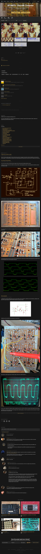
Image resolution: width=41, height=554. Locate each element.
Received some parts (6, 141)
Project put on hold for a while (6, 154)
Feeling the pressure (6, 132)
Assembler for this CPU (6, 135)
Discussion (25, 20)
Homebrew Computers (7, 81)
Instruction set (5, 136)
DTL (19, 74)
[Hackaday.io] (2, 1)
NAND (23, 74)
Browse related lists (4, 98)
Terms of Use (22, 549)
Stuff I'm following (6, 91)
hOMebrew (26, 74)
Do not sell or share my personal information (20, 550)
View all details (20, 146)
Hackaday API (31, 549)
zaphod (7, 458)
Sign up (34, 1)
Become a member (13, 540)
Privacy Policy (27, 549)
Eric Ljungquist (24, 532)
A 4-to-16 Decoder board (6, 134)
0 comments (10, 155)
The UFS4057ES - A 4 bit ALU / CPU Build (28, 514)
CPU (21, 74)
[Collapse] (6, 153)
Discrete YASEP (4, 531)
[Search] (29, 1)
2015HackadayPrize (15, 74)
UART (10, 74)
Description (3, 20)
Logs (17, 20)
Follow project (16, 12)
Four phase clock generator (6, 160)
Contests (11, 1)
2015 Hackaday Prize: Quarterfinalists (9, 84)
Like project (25, 12)
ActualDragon (8, 438)
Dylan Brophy (5, 515)
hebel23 (7, 491)
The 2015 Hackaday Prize (2, 24)
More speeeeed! (4, 296)
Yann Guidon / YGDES (6, 532)
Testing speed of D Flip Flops (7, 129)
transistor (7, 74)
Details (6, 20)
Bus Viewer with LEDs (6, 138)
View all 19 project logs (20, 413)
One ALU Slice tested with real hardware (9, 130)
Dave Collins (24, 515)
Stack (14, 1)
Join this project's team (4, 60)
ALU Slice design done (6, 131)
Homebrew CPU (6, 88)
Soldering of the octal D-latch (7, 140)
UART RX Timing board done (7, 137)
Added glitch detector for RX (7, 139)
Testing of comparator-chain (7, 138)
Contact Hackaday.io (13, 549)
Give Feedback (18, 549)
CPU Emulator (5, 133)
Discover (8, 1)
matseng (21, 10)
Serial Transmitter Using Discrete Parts (27, 531)
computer (3, 74)
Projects (5, 1)
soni (7, 433)
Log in (38, 1)
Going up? (20, 547)
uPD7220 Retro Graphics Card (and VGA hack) (9, 514)
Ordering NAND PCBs (6, 142)
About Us (9, 549)
